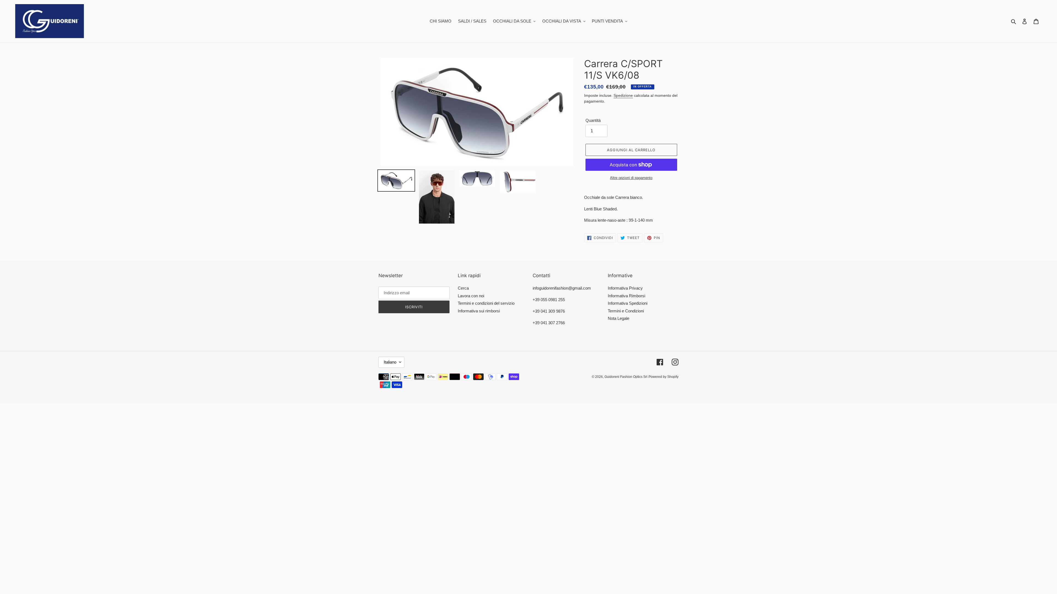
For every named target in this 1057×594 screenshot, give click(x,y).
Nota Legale (618, 318)
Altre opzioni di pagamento (631, 178)
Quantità (593, 120)
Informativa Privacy (625, 288)
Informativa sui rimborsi (479, 311)
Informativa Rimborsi (626, 295)
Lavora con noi (471, 295)
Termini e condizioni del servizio (486, 303)
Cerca (463, 288)
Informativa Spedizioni (627, 303)
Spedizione (623, 95)
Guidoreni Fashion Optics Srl (625, 377)
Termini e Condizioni (626, 311)
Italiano (390, 362)
